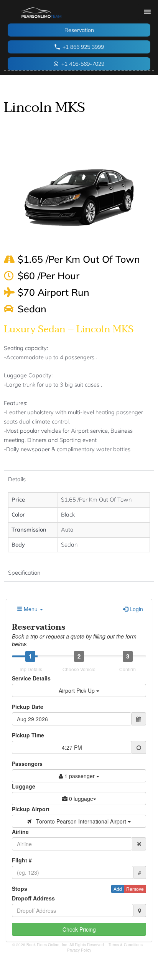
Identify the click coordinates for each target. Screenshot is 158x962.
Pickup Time (28, 735)
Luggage (23, 786)
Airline (20, 831)
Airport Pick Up (77, 690)
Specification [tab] (24, 572)
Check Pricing (79, 929)
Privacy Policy (79, 950)
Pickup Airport (30, 809)
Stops (19, 888)
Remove (135, 888)
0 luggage (80, 798)
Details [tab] (17, 479)
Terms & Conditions (126, 944)
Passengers (27, 763)
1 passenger (79, 776)
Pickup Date (27, 706)
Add (118, 888)
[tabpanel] (79, 526)
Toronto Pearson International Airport (79, 821)
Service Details (31, 678)
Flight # (22, 860)
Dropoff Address (33, 898)
